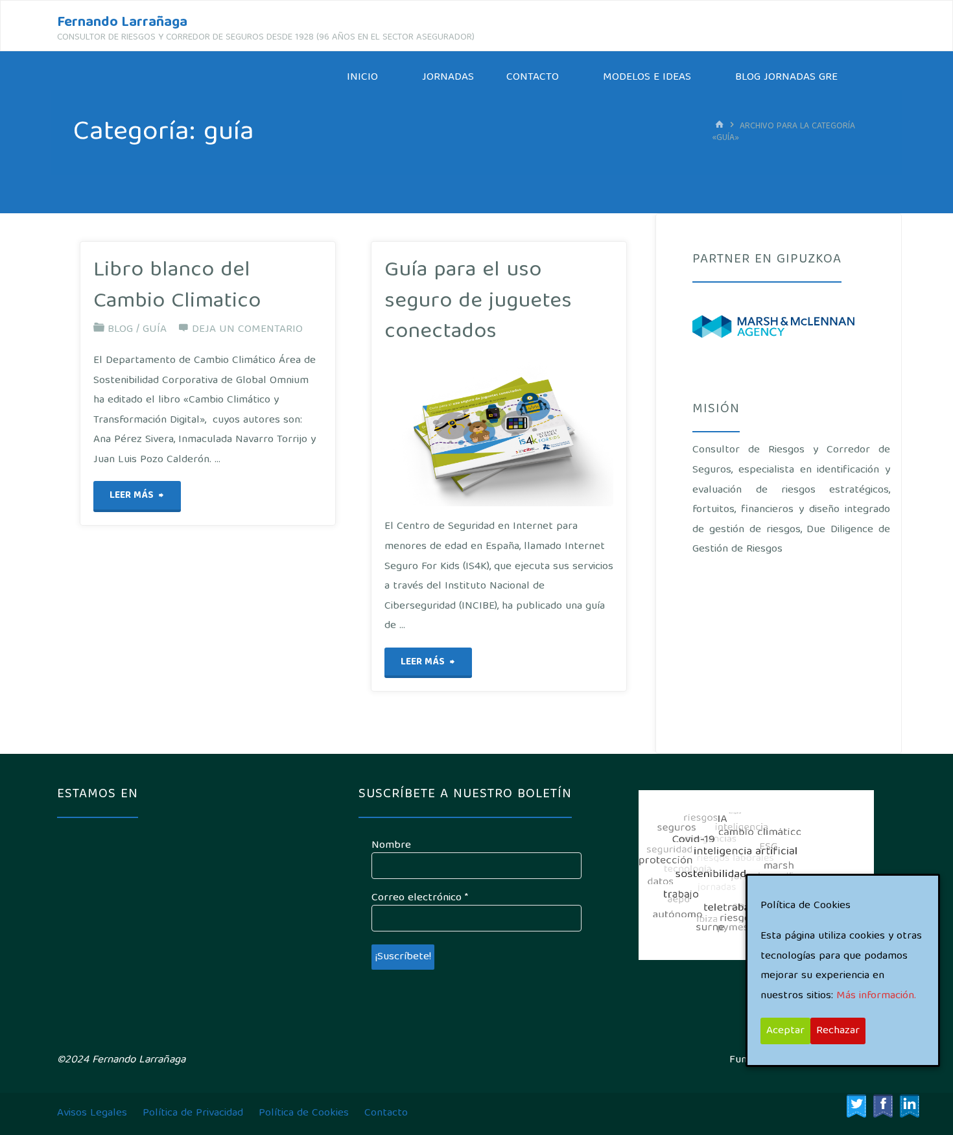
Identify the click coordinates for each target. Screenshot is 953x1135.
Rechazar (838, 1031)
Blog (120, 329)
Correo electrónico (419, 898)
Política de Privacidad (193, 1113)
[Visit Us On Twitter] (856, 1106)
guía (155, 329)
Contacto (386, 1113)
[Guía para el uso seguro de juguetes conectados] (547, 433)
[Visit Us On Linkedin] (909, 1106)
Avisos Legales (92, 1113)
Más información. (876, 996)
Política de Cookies (304, 1113)
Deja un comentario (247, 329)
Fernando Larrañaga (122, 23)
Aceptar (785, 1031)
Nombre (391, 845)
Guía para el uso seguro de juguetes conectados (478, 302)
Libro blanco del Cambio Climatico (177, 287)
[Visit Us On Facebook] (882, 1106)
